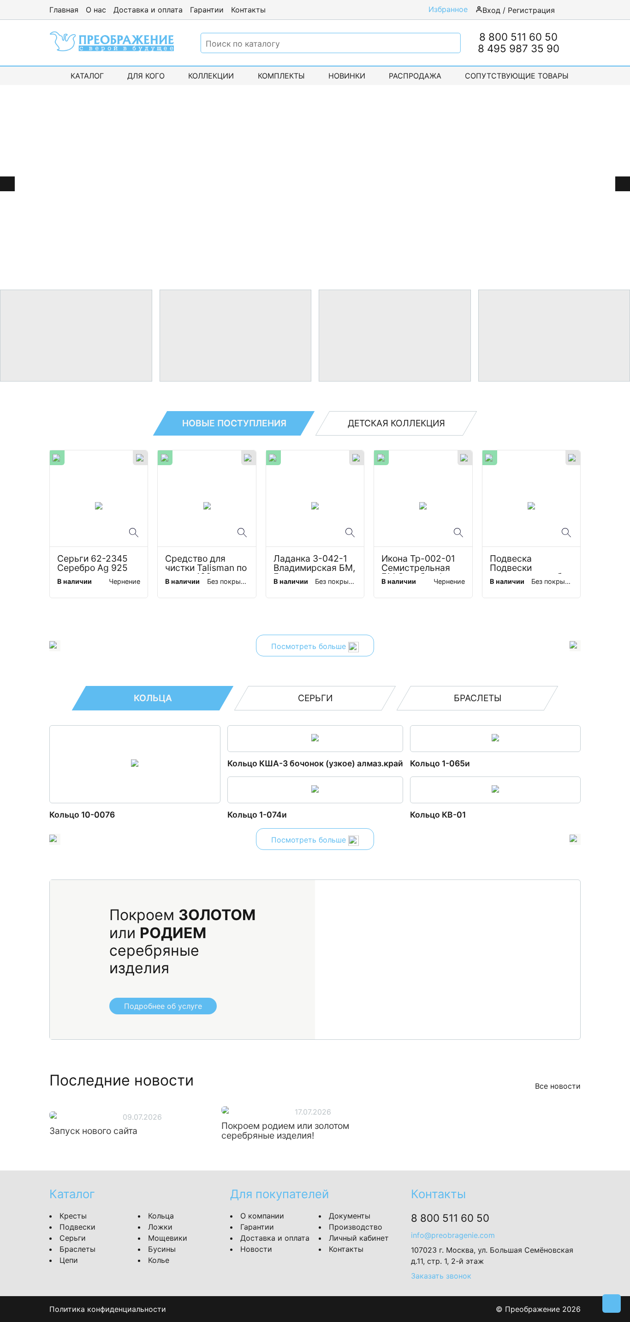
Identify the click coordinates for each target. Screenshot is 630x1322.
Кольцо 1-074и (257, 814)
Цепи (68, 1260)
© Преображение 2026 (538, 1309)
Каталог (87, 75)
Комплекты (281, 75)
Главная (63, 9)
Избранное (448, 9)
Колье (158, 1260)
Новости (256, 1249)
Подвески (77, 1226)
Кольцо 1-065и (440, 763)
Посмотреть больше (309, 646)
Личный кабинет (359, 1238)
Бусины (162, 1249)
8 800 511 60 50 (518, 36)
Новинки (346, 75)
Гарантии (207, 9)
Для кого (146, 75)
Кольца (161, 1215)
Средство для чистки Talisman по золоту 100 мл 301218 (206, 564)
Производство (355, 1226)
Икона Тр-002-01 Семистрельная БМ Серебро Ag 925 (419, 564)
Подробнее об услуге (163, 1006)
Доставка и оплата (148, 9)
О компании (262, 1215)
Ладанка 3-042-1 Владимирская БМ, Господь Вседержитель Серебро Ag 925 (315, 564)
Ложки (160, 1226)
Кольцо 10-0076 (82, 814)
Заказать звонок (441, 1275)
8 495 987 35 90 (518, 48)
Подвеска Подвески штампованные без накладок (531, 564)
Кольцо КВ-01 (438, 814)
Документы (349, 1215)
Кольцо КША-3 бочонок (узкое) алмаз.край (315, 763)
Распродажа (415, 75)
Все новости (558, 1086)
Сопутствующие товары (517, 75)
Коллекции (211, 75)
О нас (96, 9)
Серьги (72, 1238)
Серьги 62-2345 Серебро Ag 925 (93, 563)
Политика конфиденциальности (107, 1309)
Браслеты (77, 1249)
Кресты (73, 1215)
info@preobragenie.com (453, 1235)
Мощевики (167, 1238)
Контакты (248, 9)
